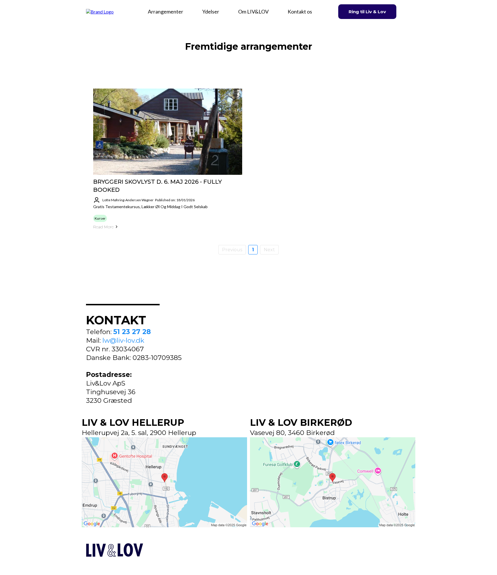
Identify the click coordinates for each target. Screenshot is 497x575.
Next (269, 249)
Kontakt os (300, 11)
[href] (164, 482)
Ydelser (210, 11)
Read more (103, 226)
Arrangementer (165, 11)
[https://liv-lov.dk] (100, 11)
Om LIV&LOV (253, 11)
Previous (232, 249)
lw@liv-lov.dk (123, 340)
